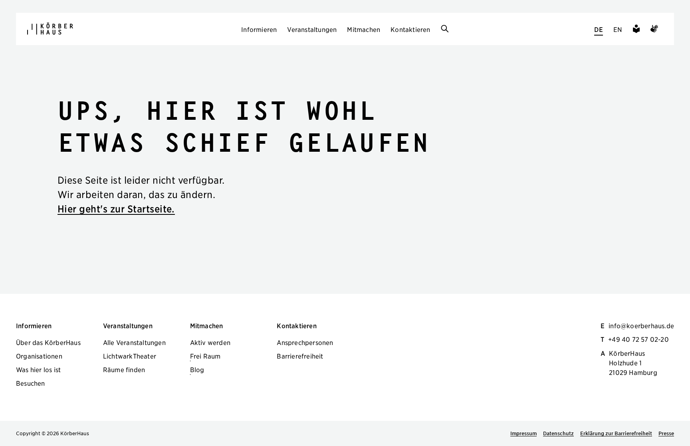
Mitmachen (363, 29)
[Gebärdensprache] (654, 30)
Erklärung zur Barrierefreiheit (616, 433)
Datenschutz (558, 433)
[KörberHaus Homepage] (50, 28)
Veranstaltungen (312, 29)
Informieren (259, 29)
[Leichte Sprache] (636, 30)
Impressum (523, 433)
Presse (666, 433)
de (598, 29)
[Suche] (445, 29)
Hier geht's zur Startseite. (116, 208)
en (617, 29)
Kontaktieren (410, 29)
